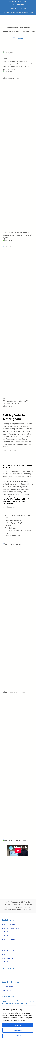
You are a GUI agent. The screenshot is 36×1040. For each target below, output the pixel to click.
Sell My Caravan (7, 962)
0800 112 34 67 (22, 1)
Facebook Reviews (8, 986)
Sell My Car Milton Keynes (11, 928)
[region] (18, 1023)
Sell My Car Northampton (11, 924)
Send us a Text (16, 8)
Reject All (18, 1036)
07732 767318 (21, 5)
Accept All (18, 1025)
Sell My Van (6, 954)
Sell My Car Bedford (8, 940)
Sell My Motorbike (8, 950)
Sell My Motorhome (8, 958)
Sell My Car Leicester (9, 932)
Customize (18, 1030)
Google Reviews (7, 990)
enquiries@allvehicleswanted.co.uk (22, 12)
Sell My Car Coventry (9, 936)
